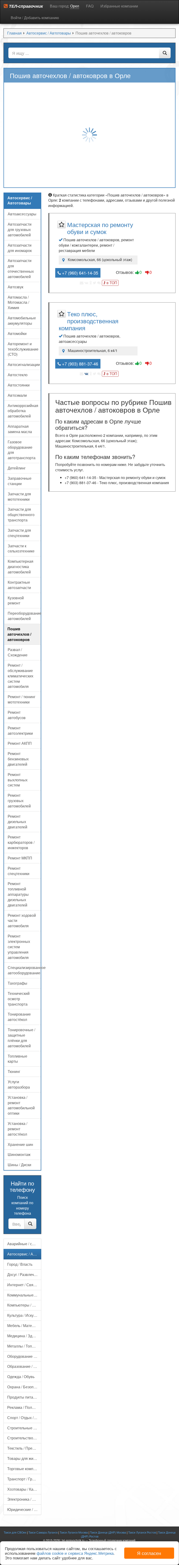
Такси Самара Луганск (43, 1532)
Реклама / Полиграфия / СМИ (24, 1407)
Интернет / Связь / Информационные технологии (24, 1284)
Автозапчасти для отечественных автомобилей (21, 268)
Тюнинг (14, 1071)
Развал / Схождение (18, 652)
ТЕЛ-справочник (25, 6)
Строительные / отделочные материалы (24, 1428)
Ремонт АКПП (20, 743)
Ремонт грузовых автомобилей (19, 801)
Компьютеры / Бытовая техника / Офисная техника (24, 1305)
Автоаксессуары (22, 214)
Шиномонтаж (19, 1154)
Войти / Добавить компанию (35, 17)
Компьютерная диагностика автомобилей (20, 566)
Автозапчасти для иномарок (20, 247)
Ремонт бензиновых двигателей (18, 759)
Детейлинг (17, 468)
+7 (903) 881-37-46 (79, 364)
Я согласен (149, 1553)
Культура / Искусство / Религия (24, 1315)
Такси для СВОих (15, 1532)
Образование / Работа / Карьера (24, 1366)
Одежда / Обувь (20, 1376)
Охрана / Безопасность (24, 1386)
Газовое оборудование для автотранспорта (21, 450)
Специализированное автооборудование (24, 970)
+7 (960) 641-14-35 (79, 273)
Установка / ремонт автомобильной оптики (21, 1105)
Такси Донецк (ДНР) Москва (108, 1532)
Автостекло (18, 374)
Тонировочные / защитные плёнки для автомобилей (21, 1037)
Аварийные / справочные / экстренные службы (24, 1243)
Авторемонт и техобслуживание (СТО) (23, 349)
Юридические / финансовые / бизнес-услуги (24, 1509)
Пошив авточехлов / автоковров (19, 634)
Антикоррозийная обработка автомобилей (23, 411)
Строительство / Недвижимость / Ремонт (24, 1438)
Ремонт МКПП (20, 858)
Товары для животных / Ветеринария (24, 1458)
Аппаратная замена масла (20, 429)
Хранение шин (20, 1144)
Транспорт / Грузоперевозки (24, 1479)
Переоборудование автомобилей (24, 615)
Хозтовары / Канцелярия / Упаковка (24, 1489)
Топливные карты (17, 1058)
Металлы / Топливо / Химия (24, 1346)
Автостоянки (19, 385)
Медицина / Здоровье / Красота (24, 1335)
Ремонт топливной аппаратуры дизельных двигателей (18, 894)
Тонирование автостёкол (19, 1016)
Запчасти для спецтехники (19, 532)
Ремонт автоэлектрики (20, 730)
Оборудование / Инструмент (24, 1356)
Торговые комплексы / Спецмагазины (24, 1468)
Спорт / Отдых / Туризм (24, 1417)
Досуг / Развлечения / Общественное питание (24, 1274)
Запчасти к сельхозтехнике (21, 548)
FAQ (89, 6)
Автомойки (17, 333)
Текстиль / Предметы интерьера (24, 1448)
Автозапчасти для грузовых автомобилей (19, 229)
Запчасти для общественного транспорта (21, 515)
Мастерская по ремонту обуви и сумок (100, 228)
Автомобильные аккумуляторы (22, 320)
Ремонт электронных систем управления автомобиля (19, 946)
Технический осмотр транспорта (19, 999)
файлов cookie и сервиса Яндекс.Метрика (75, 1553)
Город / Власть (19, 1264)
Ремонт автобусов (17, 715)
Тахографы (17, 983)
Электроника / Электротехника (24, 1499)
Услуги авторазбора (19, 1084)
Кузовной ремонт (16, 600)
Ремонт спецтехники (18, 870)
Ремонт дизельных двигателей (17, 822)
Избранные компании (119, 6)
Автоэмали (17, 395)
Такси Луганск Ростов (142, 1532)
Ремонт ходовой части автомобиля (22, 921)
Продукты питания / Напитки (24, 1397)
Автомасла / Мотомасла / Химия (18, 302)
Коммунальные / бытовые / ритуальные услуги (24, 1295)
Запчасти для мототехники (19, 496)
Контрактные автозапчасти (19, 584)
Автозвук (15, 287)
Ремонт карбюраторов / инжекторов (21, 842)
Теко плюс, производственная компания (88, 320)
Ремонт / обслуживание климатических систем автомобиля (20, 675)
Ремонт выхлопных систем (18, 780)
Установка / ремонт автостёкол (17, 1129)
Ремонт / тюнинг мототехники (21, 699)
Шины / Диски (19, 1164)
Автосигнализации (24, 364)
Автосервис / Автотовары (24, 1254)
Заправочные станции (19, 481)
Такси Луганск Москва (74, 1532)
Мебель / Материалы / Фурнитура (24, 1325)
